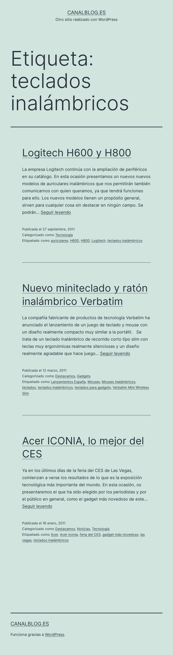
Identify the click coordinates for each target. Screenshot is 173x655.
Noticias (83, 529)
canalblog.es (86, 12)
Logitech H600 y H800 (76, 152)
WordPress (54, 634)
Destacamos (65, 376)
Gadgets (84, 376)
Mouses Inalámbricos (118, 382)
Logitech (98, 240)
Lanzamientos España (68, 382)
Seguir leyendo (56, 212)
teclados (29, 387)
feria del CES (90, 534)
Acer (54, 534)
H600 (74, 240)
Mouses (94, 382)
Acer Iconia (69, 534)
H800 (85, 240)
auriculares (59, 240)
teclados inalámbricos (124, 240)
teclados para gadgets (93, 387)
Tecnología (64, 235)
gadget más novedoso (120, 534)
